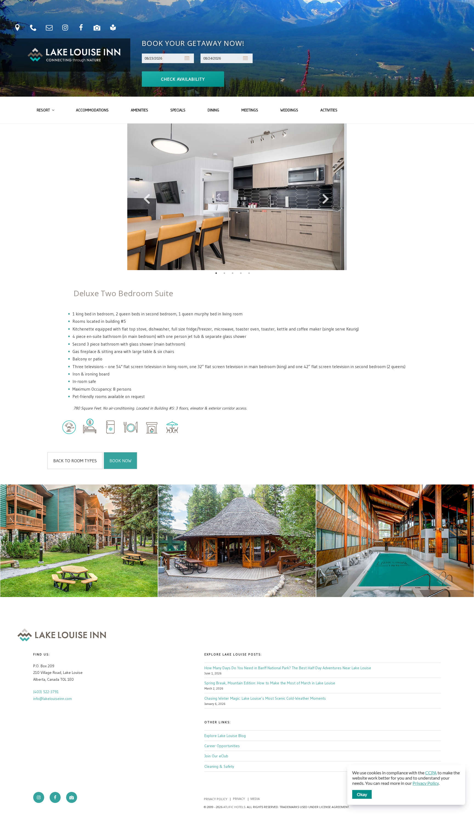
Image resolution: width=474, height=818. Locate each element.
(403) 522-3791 (46, 691)
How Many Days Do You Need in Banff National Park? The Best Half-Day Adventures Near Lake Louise (287, 667)
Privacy (239, 799)
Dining (213, 110)
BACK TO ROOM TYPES (75, 460)
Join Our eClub (216, 755)
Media (255, 799)
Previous (148, 197)
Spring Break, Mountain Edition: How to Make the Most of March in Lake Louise (269, 682)
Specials (177, 110)
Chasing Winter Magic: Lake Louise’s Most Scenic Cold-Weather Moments (265, 698)
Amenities (139, 110)
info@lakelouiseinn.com (52, 698)
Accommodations (92, 110)
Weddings (289, 110)
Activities (328, 110)
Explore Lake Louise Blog (225, 735)
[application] (406, 785)
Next (326, 197)
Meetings (249, 110)
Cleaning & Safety (219, 766)
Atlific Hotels (233, 807)
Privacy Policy (215, 799)
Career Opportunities (222, 745)
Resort (43, 110)
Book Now (120, 460)
